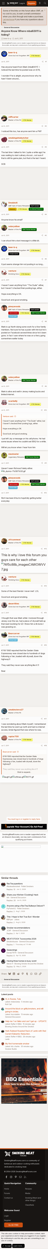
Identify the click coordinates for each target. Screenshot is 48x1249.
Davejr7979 (11, 953)
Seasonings (12, 950)
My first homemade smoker (17, 1043)
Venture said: (8, 416)
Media (27, 1193)
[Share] (42, 61)
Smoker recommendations (18, 928)
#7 (46, 280)
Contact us (8, 1198)
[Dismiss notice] (44, 10)
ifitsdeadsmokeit (13, 886)
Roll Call (8, 1004)
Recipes (28, 1189)
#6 (46, 259)
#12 (45, 493)
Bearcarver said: (9, 752)
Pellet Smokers (27, 886)
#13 (45, 549)
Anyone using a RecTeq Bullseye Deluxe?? (26, 906)
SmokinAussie (12, 941)
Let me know (8, 19)
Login (6, 1216)
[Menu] (3, 3)
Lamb (7, 1039)
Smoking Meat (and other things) (33, 1199)
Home (6, 1189)
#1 (46, 62)
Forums (7, 1193)
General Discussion (18, 897)
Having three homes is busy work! (22, 961)
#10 (45, 410)
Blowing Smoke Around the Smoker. (29, 964)
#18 (45, 745)
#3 (46, 147)
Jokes (16, 919)
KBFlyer (10, 919)
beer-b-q (7, 38)
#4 (46, 214)
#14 (45, 586)
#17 (45, 719)
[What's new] (39, 3)
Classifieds (29, 1205)
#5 (46, 235)
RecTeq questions (15, 883)
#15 (45, 613)
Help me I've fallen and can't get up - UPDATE (26, 1021)
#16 (45, 645)
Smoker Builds (11, 1049)
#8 (46, 321)
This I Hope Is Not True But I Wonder (23, 917)
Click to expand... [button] (24, 772)
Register (7, 1220)
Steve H (10, 964)
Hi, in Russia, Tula (13, 999)
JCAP (9, 930)
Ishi (8, 897)
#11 (46, 463)
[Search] (45, 3)
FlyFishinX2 (11, 908)
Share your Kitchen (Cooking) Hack (22, 895)
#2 (46, 126)
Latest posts (7, 994)
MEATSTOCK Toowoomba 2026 (21, 939)
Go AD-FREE (13, 1225)
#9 (46, 386)
